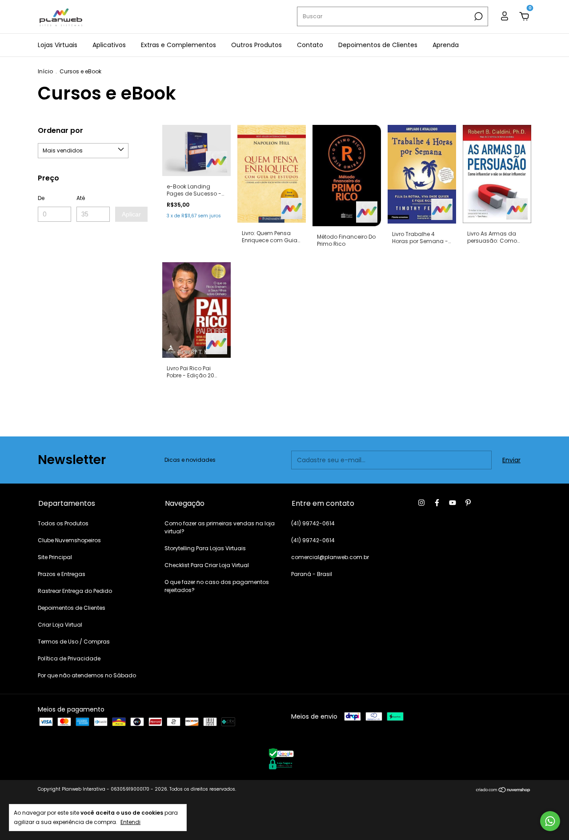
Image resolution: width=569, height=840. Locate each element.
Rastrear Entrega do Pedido (75, 591)
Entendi (130, 821)
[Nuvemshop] (503, 790)
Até (80, 198)
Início (45, 71)
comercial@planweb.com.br (330, 557)
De (41, 198)
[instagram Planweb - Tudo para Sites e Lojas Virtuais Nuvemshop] (421, 503)
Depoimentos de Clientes (377, 44)
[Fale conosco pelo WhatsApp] (550, 821)
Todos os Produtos (63, 523)
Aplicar (131, 214)
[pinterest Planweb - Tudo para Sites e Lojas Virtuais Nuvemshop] (468, 503)
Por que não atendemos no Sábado (87, 675)
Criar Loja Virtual (60, 624)
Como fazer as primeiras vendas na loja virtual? (219, 527)
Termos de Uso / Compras (74, 641)
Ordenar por (60, 130)
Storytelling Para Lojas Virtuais (205, 548)
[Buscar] (477, 16)
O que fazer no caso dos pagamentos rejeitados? (216, 586)
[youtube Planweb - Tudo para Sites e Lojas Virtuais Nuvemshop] (452, 503)
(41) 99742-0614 (313, 523)
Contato (310, 44)
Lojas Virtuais (57, 44)
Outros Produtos (256, 44)
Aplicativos (109, 44)
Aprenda (446, 44)
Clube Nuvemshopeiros (69, 540)
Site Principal (55, 557)
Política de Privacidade (69, 658)
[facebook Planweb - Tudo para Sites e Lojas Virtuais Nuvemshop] (437, 503)
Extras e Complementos (178, 44)
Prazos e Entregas (61, 574)
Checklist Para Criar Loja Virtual (206, 565)
